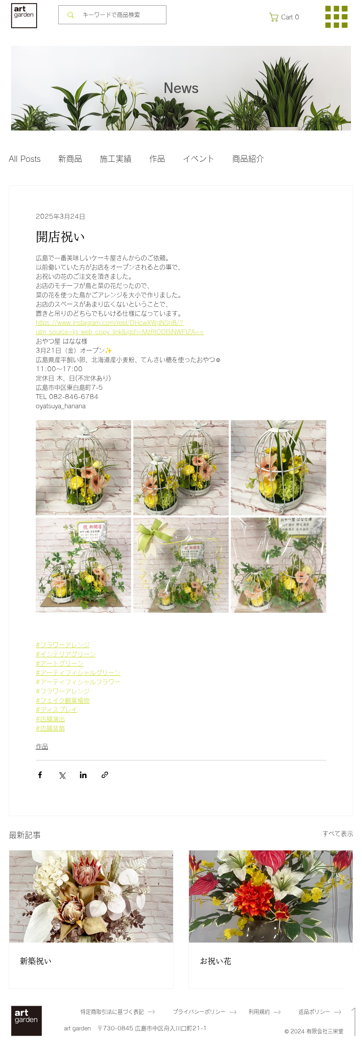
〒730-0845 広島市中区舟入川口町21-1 (152, 1028)
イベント (199, 159)
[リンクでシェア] (105, 775)
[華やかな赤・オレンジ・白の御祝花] (271, 896)
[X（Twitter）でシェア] (61, 775)
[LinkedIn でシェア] (83, 775)
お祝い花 (215, 961)
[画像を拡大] (83, 467)
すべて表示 (337, 834)
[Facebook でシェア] (40, 775)
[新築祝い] (91, 896)
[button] (286, 17)
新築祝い (36, 961)
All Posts (25, 159)
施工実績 (116, 159)
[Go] (353, 995)
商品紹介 (248, 159)
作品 (157, 159)
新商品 (70, 159)
